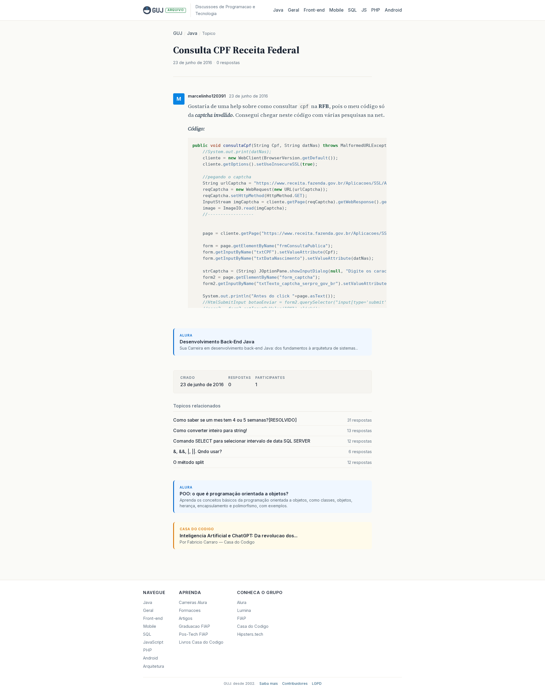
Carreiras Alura (193, 602)
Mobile (336, 10)
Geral (293, 10)
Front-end (153, 618)
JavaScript (153, 642)
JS (364, 10)
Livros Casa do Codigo (201, 642)
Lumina (244, 610)
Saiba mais (268, 683)
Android (393, 10)
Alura (241, 602)
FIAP (241, 618)
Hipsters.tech (250, 634)
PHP (375, 10)
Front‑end (314, 10)
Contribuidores (295, 683)
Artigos (185, 618)
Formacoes (190, 610)
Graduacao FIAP (194, 626)
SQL (352, 10)
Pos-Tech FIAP (193, 634)
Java (278, 10)
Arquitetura (153, 666)
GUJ (177, 33)
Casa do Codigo (253, 626)
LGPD (317, 683)
